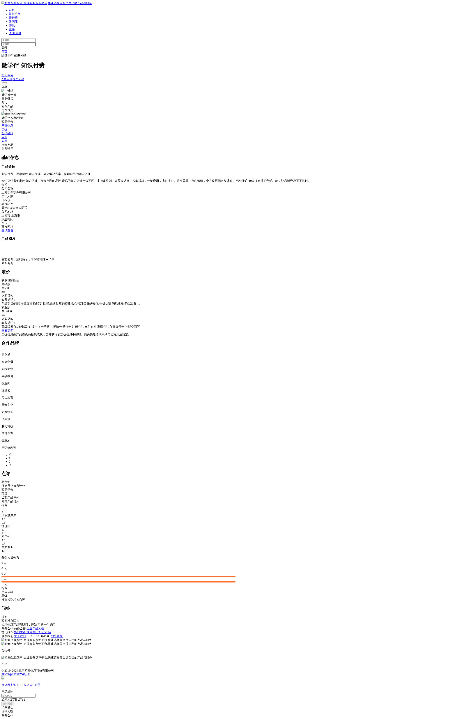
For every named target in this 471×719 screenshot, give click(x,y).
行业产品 (45, 632)
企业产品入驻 (35, 628)
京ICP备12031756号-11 (16, 674)
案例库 (13, 21)
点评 (4, 137)
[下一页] (239, 465)
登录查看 (7, 230)
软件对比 (32, 632)
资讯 (12, 25)
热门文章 (20, 632)
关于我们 (20, 636)
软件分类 (15, 13)
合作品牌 (7, 133)
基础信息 (7, 125)
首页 (12, 10)
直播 (12, 29)
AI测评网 (15, 33)
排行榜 (13, 17)
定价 (4, 129)
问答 (4, 141)
